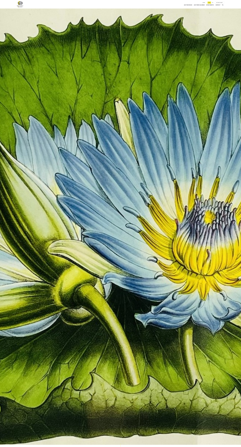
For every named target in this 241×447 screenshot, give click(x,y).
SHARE (204, 2)
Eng (209, 2)
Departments (210, 5)
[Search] (222, 5)
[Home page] (20, 4)
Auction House (188, 5)
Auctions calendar (199, 5)
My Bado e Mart (219, 2)
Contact (218, 5)
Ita (212, 2)
